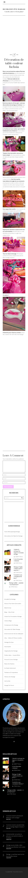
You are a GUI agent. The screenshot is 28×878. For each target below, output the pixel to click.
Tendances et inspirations (11, 672)
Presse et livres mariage (11, 659)
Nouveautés (7, 646)
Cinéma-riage (8, 620)
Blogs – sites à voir (9, 612)
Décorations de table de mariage (13, 536)
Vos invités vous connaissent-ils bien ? (18, 576)
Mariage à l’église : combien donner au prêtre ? (18, 568)
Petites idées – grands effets (12, 655)
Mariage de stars (9, 642)
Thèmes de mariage (9, 676)
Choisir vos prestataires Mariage (13, 616)
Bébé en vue (7, 608)
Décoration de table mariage (12, 629)
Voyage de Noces (9, 685)
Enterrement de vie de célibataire (13, 633)
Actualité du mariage (10, 599)
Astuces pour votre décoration (12, 603)
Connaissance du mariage (11, 625)
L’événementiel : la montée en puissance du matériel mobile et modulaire (14, 836)
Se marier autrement (10, 668)
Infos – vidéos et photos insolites (13, 638)
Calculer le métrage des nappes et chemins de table (18, 760)
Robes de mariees (9, 664)
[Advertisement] (14, 32)
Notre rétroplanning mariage (12, 531)
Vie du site (7, 681)
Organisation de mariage (11, 651)
